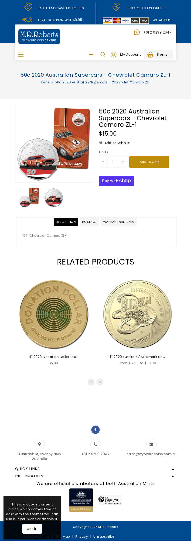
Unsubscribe (104, 536)
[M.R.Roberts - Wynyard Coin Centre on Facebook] (95, 429)
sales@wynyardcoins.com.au (152, 454)
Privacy (81, 536)
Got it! (32, 528)
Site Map (62, 536)
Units (104, 152)
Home (45, 82)
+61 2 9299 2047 (157, 32)
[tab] (66, 222)
